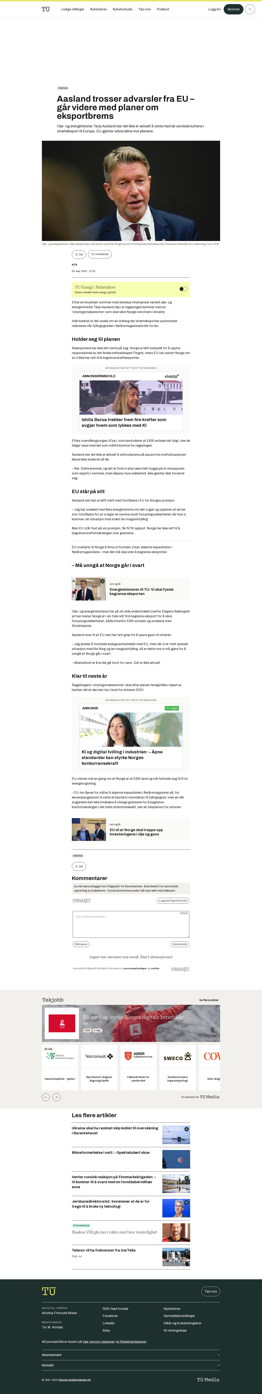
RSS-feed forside (115, 1309)
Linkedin (109, 1323)
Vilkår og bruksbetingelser (183, 1323)
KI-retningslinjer (175, 1330)
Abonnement (51, 1355)
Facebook (110, 1316)
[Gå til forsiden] (46, 9)
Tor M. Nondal (52, 1327)
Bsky (106, 1330)
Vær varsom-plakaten (99, 1342)
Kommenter (102, 254)
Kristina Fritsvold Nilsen (59, 1313)
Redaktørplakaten (133, 1342)
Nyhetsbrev (172, 1309)
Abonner (233, 9)
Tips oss (210, 1291)
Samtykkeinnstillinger (179, 1316)
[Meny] (250, 9)
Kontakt (48, 1365)
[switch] (183, 289)
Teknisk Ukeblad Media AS (74, 1380)
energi (63, 88)
